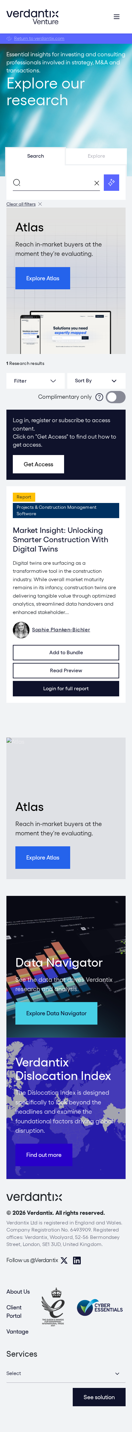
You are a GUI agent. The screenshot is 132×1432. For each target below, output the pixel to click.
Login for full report (66, 688)
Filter (20, 381)
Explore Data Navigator (56, 1013)
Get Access (38, 464)
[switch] (116, 397)
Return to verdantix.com (39, 38)
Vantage (17, 1331)
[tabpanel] (66, 182)
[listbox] (96, 380)
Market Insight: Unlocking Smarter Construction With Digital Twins (60, 539)
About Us (18, 1291)
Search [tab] (35, 156)
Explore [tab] (96, 156)
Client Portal (13, 1311)
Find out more (44, 1154)
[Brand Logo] (32, 16)
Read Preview (66, 670)
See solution (99, 1397)
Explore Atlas (42, 278)
